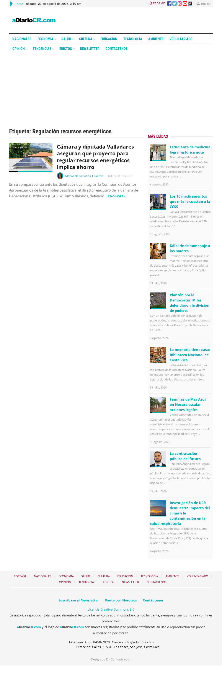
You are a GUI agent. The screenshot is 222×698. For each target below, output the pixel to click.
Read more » (116, 196)
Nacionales (21, 39)
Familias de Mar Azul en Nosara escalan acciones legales (188, 404)
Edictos (65, 49)
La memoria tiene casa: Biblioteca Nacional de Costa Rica (190, 354)
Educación (108, 39)
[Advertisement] (111, 86)
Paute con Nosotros (121, 600)
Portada (20, 576)
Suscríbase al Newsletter (79, 600)
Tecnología (132, 39)
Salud (66, 39)
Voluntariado (181, 39)
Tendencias (42, 49)
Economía (45, 39)
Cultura (85, 39)
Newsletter (90, 49)
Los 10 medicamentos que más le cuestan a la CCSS (190, 201)
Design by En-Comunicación (111, 659)
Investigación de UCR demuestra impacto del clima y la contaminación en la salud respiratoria (180, 513)
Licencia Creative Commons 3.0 (111, 609)
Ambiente (155, 39)
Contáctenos (117, 49)
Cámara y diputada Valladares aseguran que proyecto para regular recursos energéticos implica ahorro (95, 156)
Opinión (18, 49)
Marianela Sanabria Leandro (84, 176)
